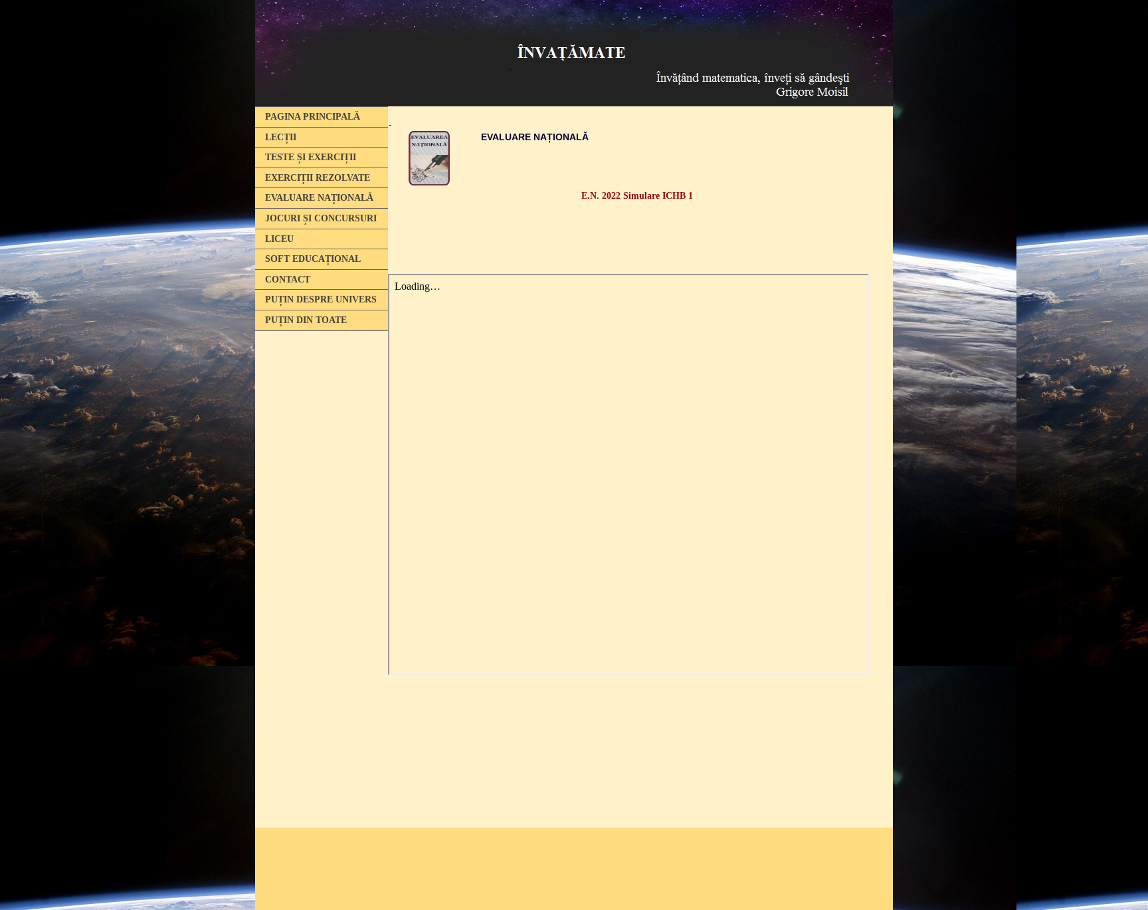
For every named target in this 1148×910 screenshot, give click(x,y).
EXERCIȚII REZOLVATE (317, 178)
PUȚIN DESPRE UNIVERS (321, 299)
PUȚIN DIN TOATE (306, 320)
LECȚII (280, 137)
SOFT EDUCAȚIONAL (313, 259)
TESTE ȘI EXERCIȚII (310, 157)
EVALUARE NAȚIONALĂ (319, 198)
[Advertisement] (318, 540)
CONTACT (287, 279)
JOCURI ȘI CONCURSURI (321, 218)
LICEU (279, 239)
